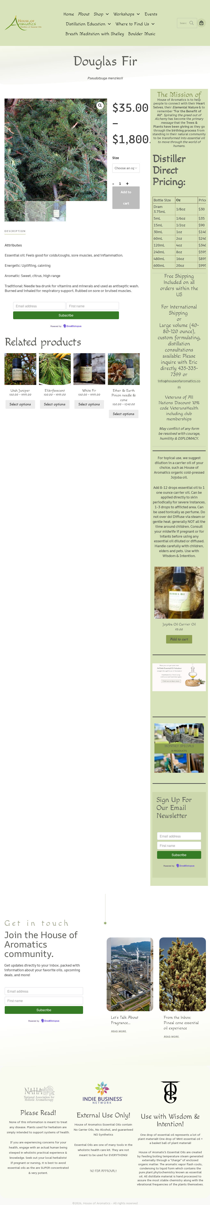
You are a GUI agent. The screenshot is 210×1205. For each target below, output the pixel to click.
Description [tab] (15, 231)
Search (191, 23)
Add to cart (126, 197)
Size (115, 157)
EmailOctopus (74, 326)
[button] (100, 105)
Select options (20, 404)
